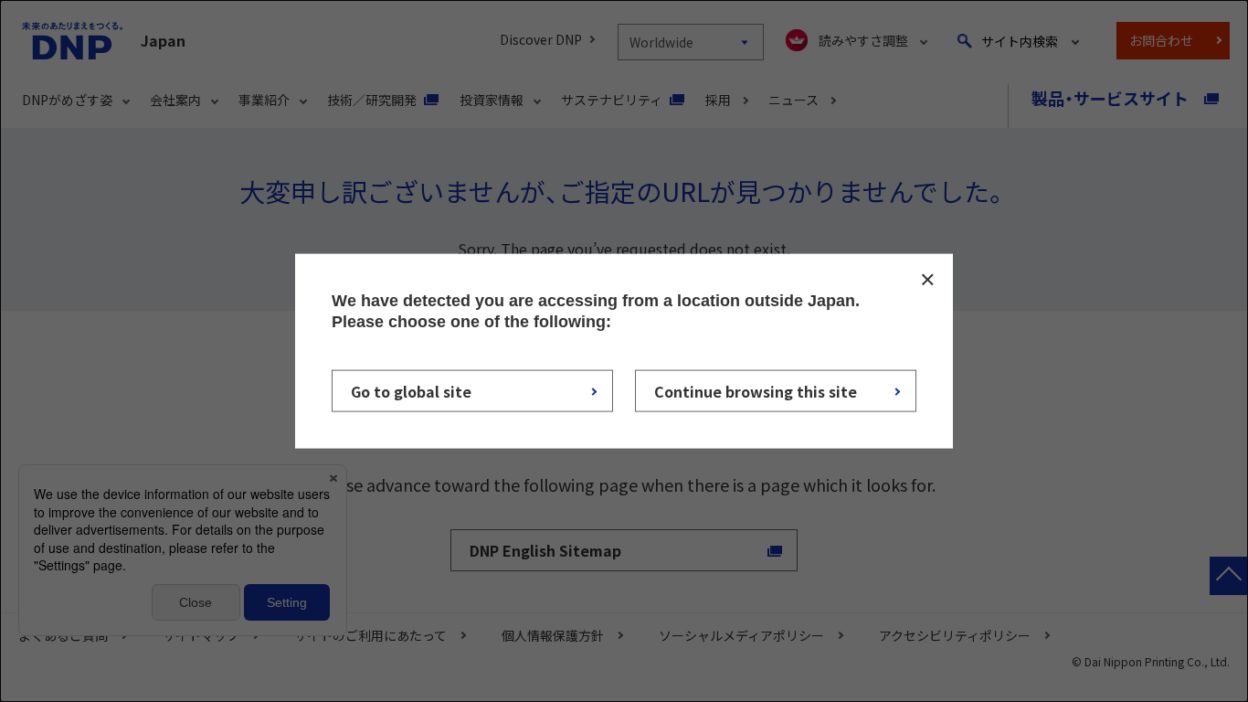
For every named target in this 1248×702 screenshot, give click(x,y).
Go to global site (411, 390)
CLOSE (927, 280)
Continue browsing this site (755, 390)
